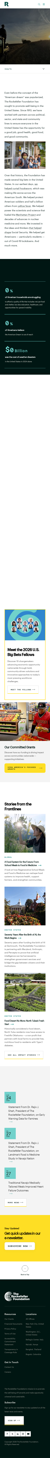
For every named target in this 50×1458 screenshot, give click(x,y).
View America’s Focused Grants (22, 768)
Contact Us (9, 1367)
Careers (7, 1372)
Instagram (23, 1433)
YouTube (28, 1433)
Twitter (12, 1433)
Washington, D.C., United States (33, 1333)
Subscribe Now (18, 1246)
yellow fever (24, 206)
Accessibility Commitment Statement (10, 1341)
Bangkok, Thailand (33, 1349)
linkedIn (17, 1433)
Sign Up (12, 1420)
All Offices (30, 1319)
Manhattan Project (26, 214)
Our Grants (9, 1319)
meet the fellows (21, 690)
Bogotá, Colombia (33, 1354)
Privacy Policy (10, 1329)
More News (13, 1202)
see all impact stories (22, 1055)
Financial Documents (13, 1324)
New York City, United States (35, 1325)
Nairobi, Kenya (32, 1344)
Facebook (7, 1433)
